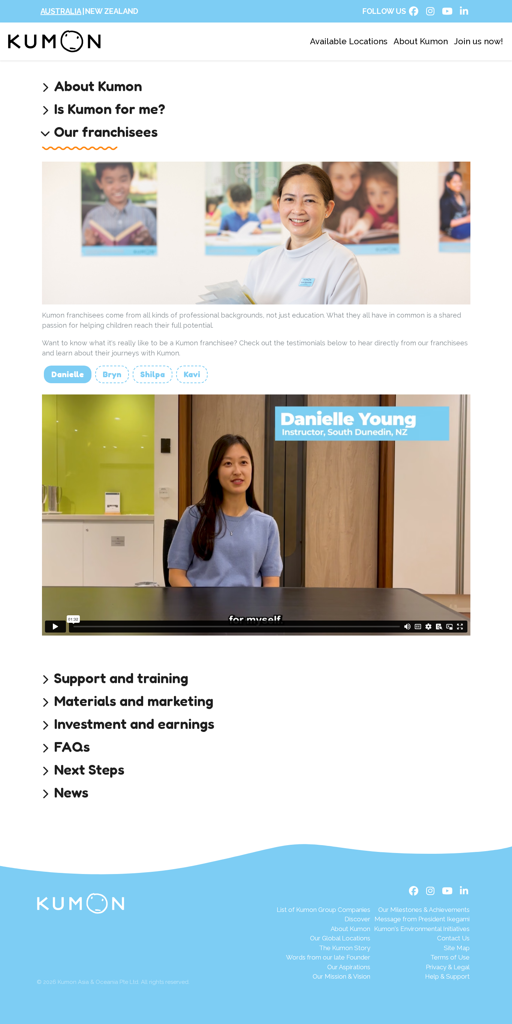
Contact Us (453, 938)
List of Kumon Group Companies (323, 909)
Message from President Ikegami (422, 919)
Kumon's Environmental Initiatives (422, 929)
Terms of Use (450, 957)
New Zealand (111, 11)
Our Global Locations (340, 938)
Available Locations (349, 41)
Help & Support (447, 976)
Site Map (457, 948)
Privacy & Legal (448, 967)
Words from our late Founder (328, 957)
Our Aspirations (348, 967)
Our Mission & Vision (341, 976)
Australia (60, 11)
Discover (357, 919)
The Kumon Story (344, 948)
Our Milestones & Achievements (424, 909)
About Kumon (421, 41)
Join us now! (478, 41)
